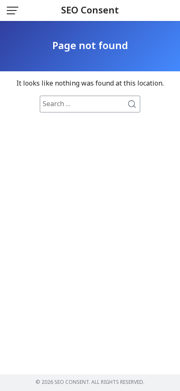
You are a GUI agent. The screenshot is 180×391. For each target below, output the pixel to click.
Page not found (90, 46)
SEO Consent (90, 11)
